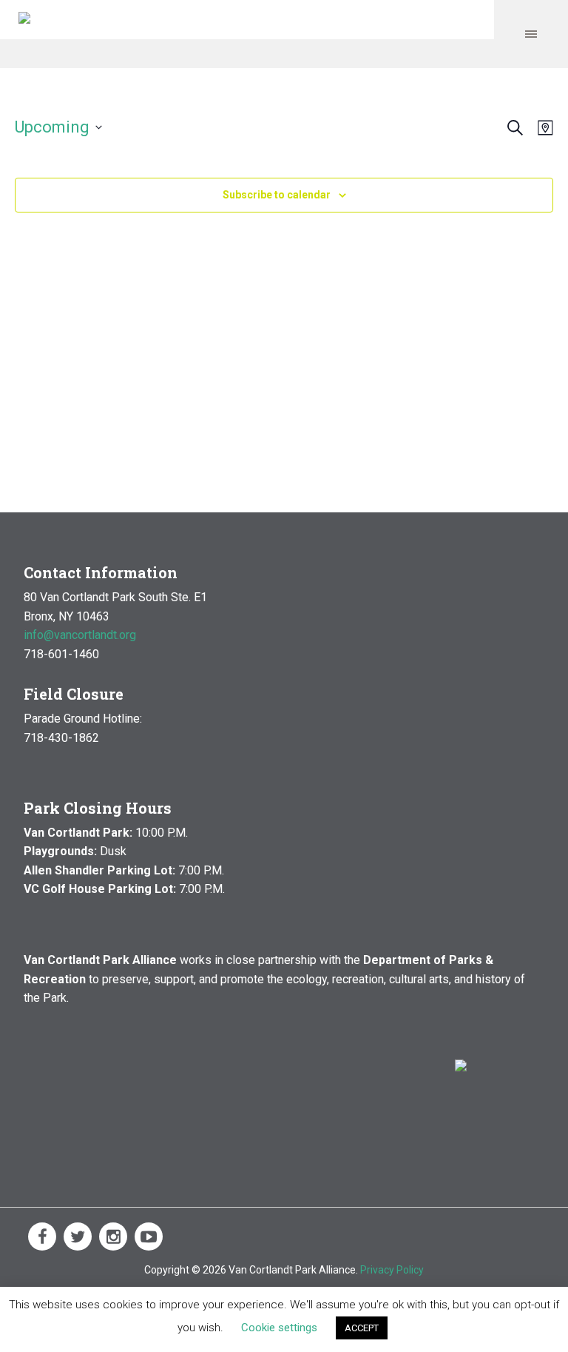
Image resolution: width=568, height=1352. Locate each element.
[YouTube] (149, 1236)
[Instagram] (113, 1236)
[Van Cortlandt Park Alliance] (24, 19)
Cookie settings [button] (279, 1327)
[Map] (542, 127)
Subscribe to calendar (277, 195)
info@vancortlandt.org (80, 635)
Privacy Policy (392, 1270)
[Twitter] (78, 1236)
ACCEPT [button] (362, 1327)
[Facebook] (42, 1236)
